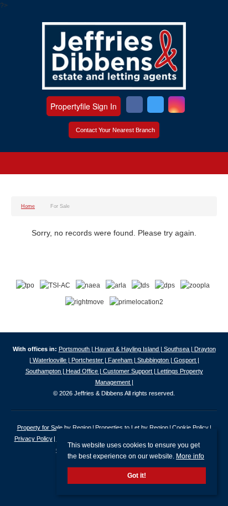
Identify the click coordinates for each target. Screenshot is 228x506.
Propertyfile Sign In (83, 106)
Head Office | (84, 371)
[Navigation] (20, 165)
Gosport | (186, 360)
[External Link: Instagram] (176, 106)
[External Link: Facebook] (134, 106)
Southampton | (45, 371)
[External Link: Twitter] (155, 106)
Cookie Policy (190, 427)
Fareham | (122, 360)
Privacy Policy (33, 438)
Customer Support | (130, 371)
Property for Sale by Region (54, 427)
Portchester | (89, 360)
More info (190, 456)
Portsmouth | (77, 349)
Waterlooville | (52, 360)
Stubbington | (155, 360)
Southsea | (179, 349)
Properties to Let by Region (131, 427)
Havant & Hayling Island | (129, 349)
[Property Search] (207, 165)
